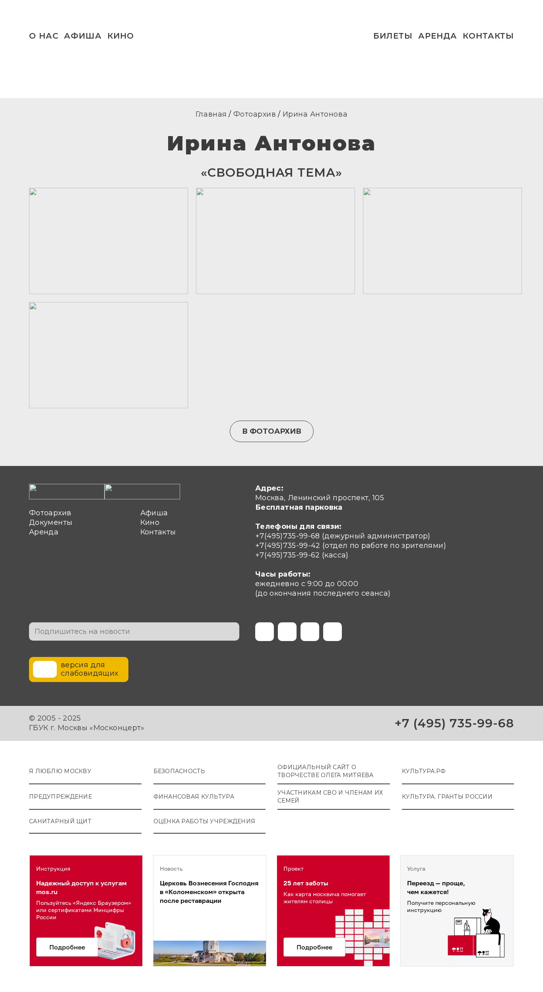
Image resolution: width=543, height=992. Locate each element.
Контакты (488, 36)
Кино (149, 522)
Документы (50, 522)
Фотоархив (254, 114)
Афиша (83, 36)
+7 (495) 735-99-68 (454, 723)
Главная (211, 114)
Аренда (437, 36)
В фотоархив (271, 431)
